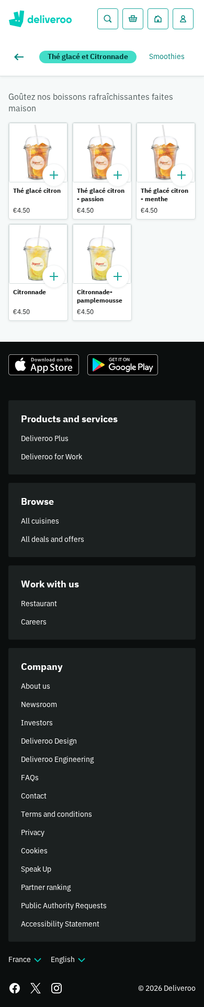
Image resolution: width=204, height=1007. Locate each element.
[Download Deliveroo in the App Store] (43, 364)
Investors (37, 722)
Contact (34, 796)
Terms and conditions (56, 814)
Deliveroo (40, 18)
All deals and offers (52, 539)
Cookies (34, 850)
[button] (38, 171)
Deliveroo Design (49, 741)
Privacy (32, 832)
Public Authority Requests (64, 905)
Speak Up (36, 869)
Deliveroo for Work (51, 456)
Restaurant (39, 603)
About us (35, 686)
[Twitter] (35, 988)
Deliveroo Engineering (57, 759)
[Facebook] (14, 988)
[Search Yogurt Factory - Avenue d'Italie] (107, 18)
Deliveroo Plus (45, 438)
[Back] (20, 56)
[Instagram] (56, 988)
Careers (34, 622)
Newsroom (39, 704)
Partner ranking (46, 887)
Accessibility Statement (60, 924)
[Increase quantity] (54, 175)
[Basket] (132, 18)
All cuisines (40, 521)
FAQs (30, 777)
